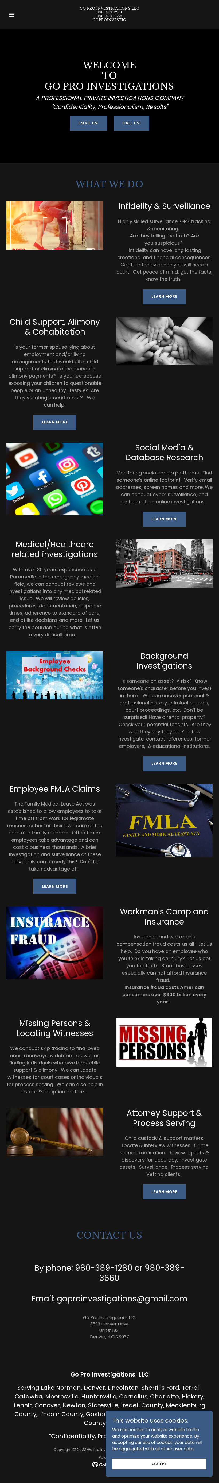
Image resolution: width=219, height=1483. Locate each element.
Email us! (89, 123)
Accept (159, 1463)
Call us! (131, 123)
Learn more (164, 296)
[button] (21, 14)
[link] (109, 20)
